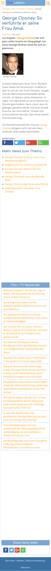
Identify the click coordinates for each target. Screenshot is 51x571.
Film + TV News (27, 9)
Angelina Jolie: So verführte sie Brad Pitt (26, 164)
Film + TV (15, 9)
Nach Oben (10, 560)
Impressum (25, 567)
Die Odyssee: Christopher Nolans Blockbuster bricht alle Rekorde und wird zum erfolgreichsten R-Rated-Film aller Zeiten (25, 347)
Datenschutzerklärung (35, 560)
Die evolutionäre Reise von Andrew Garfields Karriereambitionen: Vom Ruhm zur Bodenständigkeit (25, 318)
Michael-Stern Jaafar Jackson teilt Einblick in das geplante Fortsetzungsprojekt (25, 359)
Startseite (6, 9)
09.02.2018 (6, 34)
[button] (7, 142)
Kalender (20, 560)
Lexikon (16, 2)
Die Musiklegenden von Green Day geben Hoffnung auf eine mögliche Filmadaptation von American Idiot (25, 444)
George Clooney (26, 37)
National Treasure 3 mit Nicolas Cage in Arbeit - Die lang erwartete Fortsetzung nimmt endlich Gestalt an (24, 294)
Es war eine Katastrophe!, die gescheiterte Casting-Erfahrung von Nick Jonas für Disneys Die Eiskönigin (24, 416)
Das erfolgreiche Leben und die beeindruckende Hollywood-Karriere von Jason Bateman (25, 306)
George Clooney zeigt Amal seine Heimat (26, 184)
